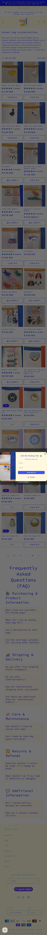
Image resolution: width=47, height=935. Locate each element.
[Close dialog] (45, 454)
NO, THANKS (31, 477)
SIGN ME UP (31, 472)
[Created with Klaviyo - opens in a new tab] (23, 482)
